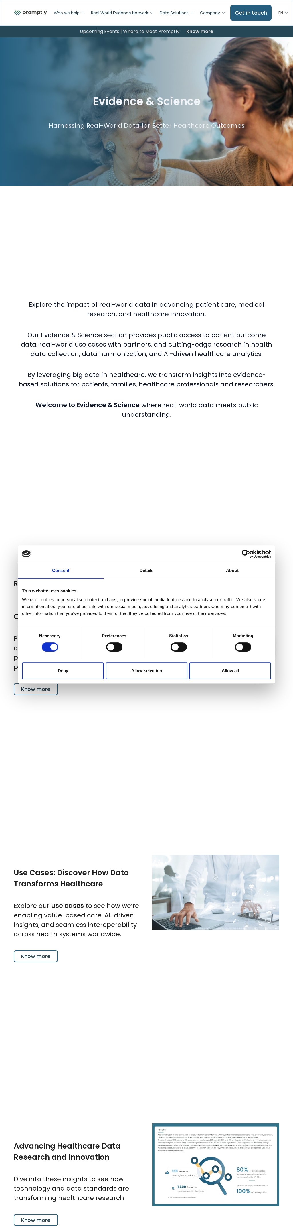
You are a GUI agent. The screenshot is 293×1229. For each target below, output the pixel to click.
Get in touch (251, 12)
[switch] (114, 647)
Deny (63, 670)
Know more (199, 31)
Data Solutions (174, 13)
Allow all (230, 670)
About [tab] (232, 570)
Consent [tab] (60, 570)
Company (210, 13)
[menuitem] (30, 13)
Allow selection (146, 670)
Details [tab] (147, 570)
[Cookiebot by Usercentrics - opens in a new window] (246, 554)
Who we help (67, 13)
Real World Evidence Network (119, 13)
